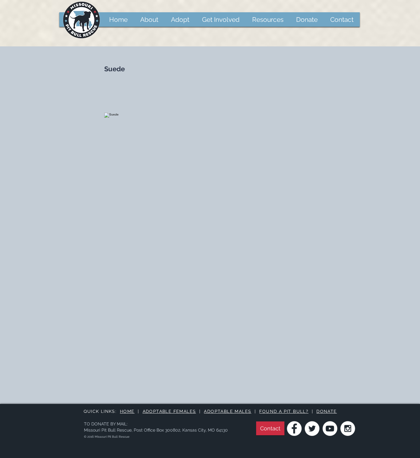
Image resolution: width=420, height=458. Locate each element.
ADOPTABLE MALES (227, 411)
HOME (127, 411)
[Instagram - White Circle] (347, 428)
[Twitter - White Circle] (312, 428)
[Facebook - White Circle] (294, 428)
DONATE (326, 411)
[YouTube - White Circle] (330, 428)
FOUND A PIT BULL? (283, 411)
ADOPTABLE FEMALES (169, 411)
